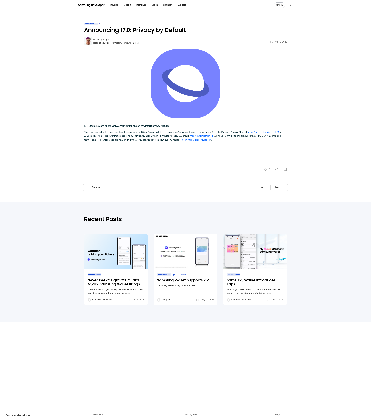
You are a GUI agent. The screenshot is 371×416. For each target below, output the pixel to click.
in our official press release (195, 139)
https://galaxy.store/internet (261, 132)
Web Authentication (200, 135)
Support (182, 5)
